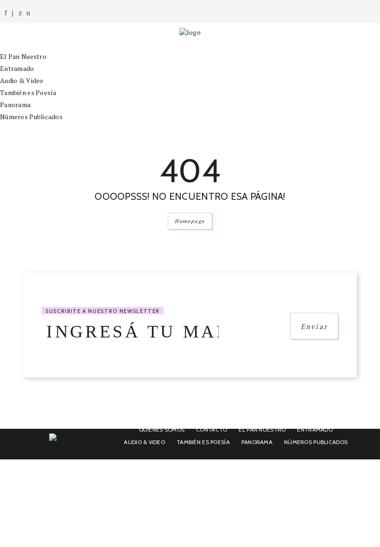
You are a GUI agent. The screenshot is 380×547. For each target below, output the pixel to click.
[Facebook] (6, 12)
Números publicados (316, 442)
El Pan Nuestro (23, 56)
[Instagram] (12, 12)
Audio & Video (22, 80)
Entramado (17, 68)
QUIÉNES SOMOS (162, 429)
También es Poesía (28, 92)
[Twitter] (20, 12)
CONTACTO (211, 429)
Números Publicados (31, 116)
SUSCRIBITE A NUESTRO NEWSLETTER (102, 311)
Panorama (15, 104)
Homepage (190, 221)
